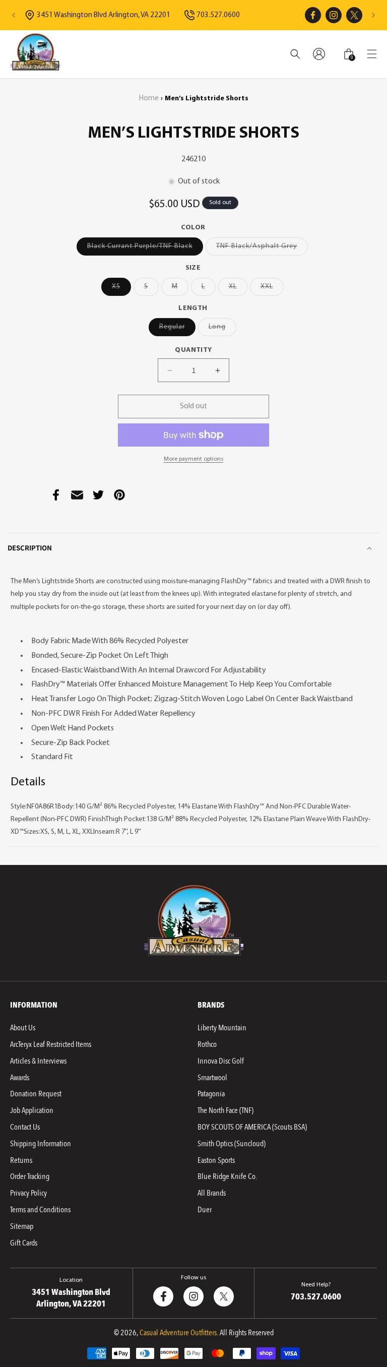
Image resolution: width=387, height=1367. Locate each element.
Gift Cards (23, 1243)
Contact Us (25, 1127)
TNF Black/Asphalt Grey (262, 249)
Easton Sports (216, 1160)
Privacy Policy (28, 1193)
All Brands (212, 1193)
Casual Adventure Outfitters (178, 1332)
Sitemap (21, 1226)
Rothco (207, 1044)
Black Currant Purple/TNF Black (145, 249)
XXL (272, 289)
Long (222, 329)
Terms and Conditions (40, 1209)
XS (121, 289)
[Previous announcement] (14, 15)
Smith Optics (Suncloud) (232, 1143)
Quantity (193, 350)
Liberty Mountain (222, 1027)
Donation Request (35, 1093)
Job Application (31, 1110)
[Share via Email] (77, 495)
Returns (21, 1160)
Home (149, 98)
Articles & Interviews (38, 1061)
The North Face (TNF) (225, 1110)
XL (238, 289)
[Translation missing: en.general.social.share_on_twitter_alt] (98, 495)
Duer (205, 1209)
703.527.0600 (218, 15)
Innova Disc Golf (221, 1061)
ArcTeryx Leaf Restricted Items (50, 1044)
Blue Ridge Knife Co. (227, 1176)
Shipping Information (40, 1143)
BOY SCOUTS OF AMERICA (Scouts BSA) (252, 1127)
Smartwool (212, 1077)
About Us (22, 1027)
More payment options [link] (193, 459)
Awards (19, 1077)
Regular (177, 329)
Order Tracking (29, 1176)
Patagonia (211, 1093)
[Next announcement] (373, 15)
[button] (372, 54)
